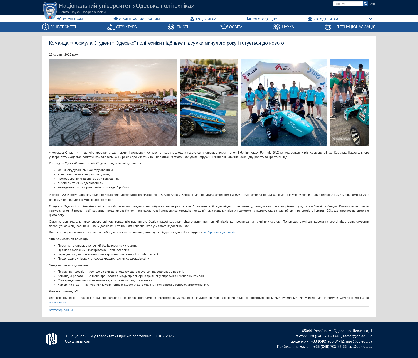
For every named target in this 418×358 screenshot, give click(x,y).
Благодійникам (325, 19)
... (374, 19)
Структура (126, 27)
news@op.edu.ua (61, 310)
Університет (63, 27)
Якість (183, 27)
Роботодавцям (264, 19)
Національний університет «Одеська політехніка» (126, 6)
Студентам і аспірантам (139, 19)
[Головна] (50, 11)
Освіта (235, 27)
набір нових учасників (219, 232)
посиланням (58, 302)
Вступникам (72, 19)
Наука (288, 27)
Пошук (365, 3)
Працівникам (205, 19)
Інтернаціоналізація (355, 27)
